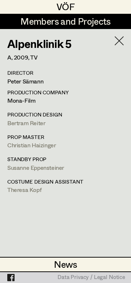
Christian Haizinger (31, 144)
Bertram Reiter (26, 122)
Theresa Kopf (24, 189)
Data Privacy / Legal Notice (91, 277)
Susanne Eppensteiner (35, 167)
